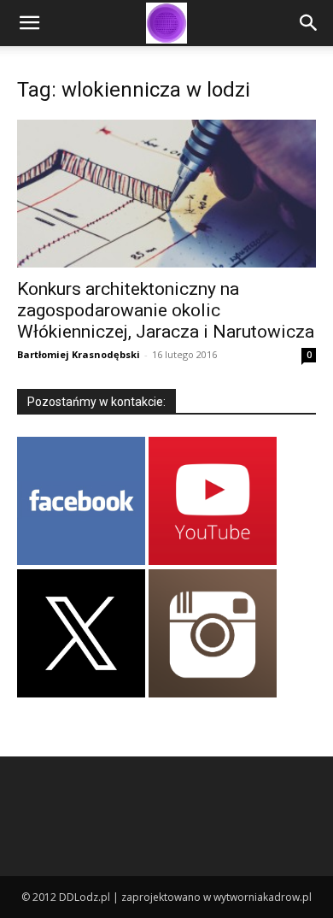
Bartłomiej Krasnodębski (78, 354)
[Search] (309, 23)
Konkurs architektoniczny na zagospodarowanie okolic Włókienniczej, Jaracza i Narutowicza (165, 310)
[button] (29, 23)
